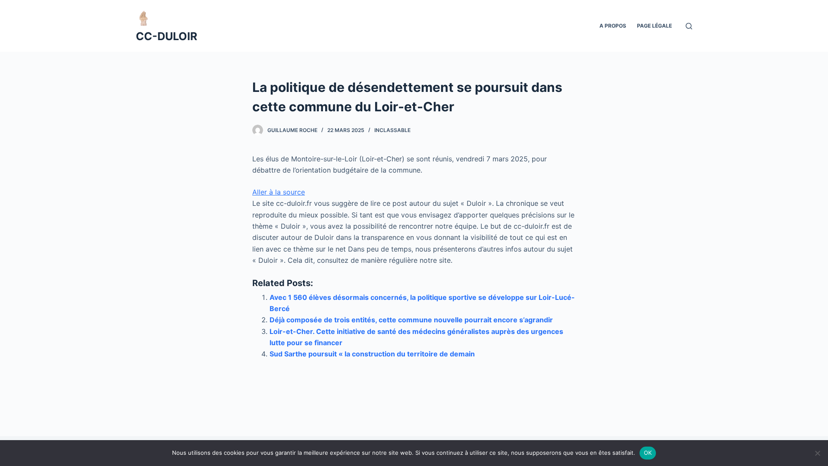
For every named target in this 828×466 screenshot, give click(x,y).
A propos (612, 25)
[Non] (817, 453)
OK (648, 452)
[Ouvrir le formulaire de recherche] (689, 26)
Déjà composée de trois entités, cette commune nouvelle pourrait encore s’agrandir (411, 319)
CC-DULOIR (166, 36)
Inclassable (392, 130)
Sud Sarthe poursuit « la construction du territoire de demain (372, 354)
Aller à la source (278, 192)
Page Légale (654, 25)
